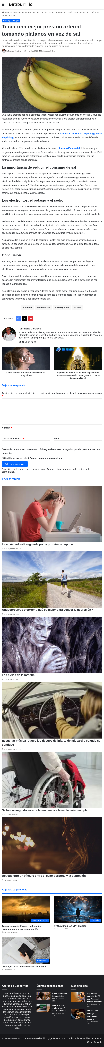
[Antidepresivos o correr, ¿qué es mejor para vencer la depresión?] (52, 579)
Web (56, 438)
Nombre (7, 428)
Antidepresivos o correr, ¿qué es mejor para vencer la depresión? (47, 609)
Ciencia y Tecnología (36, 12)
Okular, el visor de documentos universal (24, 966)
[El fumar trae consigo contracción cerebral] (78, 1014)
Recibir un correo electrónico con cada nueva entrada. (33, 458)
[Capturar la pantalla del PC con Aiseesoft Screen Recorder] (78, 997)
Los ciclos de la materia (18, 675)
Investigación (62, 307)
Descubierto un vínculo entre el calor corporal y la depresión (44, 875)
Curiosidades (18, 12)
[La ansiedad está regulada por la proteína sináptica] (52, 514)
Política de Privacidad (79, 1038)
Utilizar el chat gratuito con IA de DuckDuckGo (59, 1008)
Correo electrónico (13, 438)
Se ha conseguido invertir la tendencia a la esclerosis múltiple (45, 810)
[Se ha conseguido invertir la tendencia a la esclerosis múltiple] (52, 780)
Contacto (96, 1038)
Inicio (7, 12)
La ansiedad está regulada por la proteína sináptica (37, 544)
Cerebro (28, 307)
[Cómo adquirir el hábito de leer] (43, 996)
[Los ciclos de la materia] (52, 645)
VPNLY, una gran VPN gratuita (70, 926)
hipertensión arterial (69, 148)
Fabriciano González (13, 51)
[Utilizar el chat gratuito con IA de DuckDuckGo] (43, 1008)
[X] (26, 341)
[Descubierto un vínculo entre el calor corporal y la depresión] (52, 845)
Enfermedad (44, 307)
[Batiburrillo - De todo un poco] (21, 4)
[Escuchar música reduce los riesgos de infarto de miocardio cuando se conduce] (52, 710)
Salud (78, 307)
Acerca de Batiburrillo (35, 1038)
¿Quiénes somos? (57, 1038)
